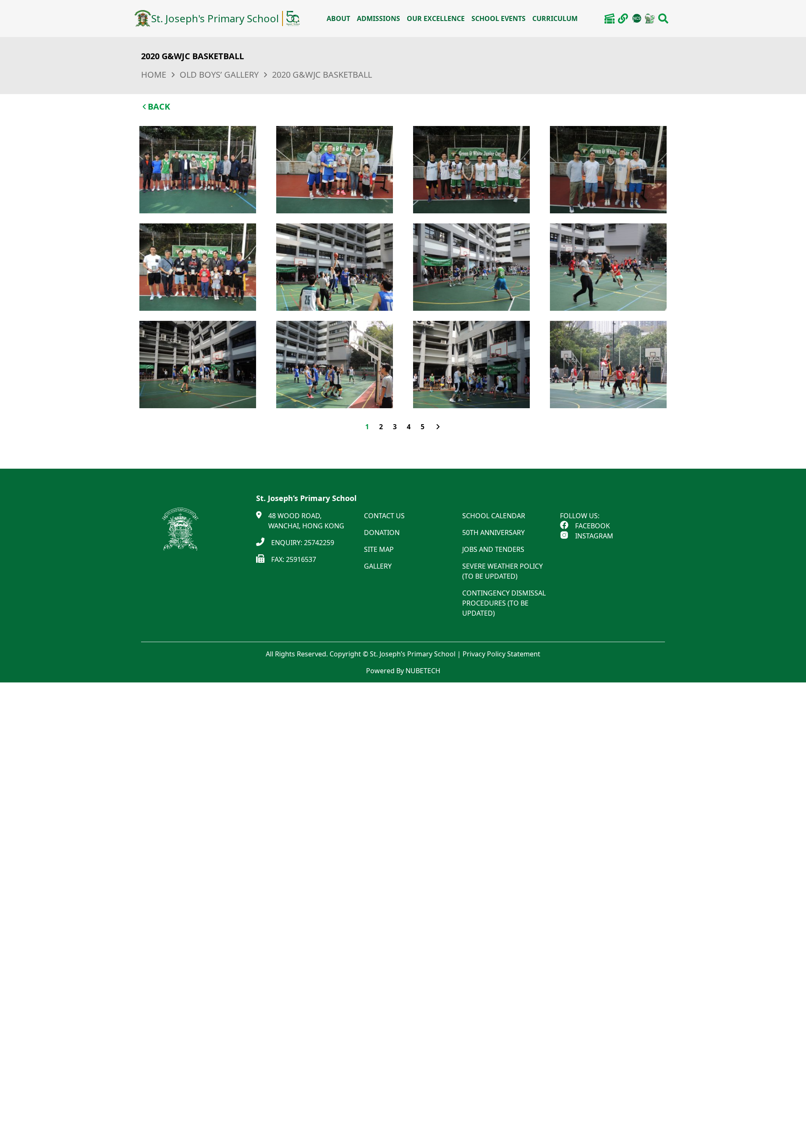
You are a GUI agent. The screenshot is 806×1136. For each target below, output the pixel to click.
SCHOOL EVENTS (498, 18)
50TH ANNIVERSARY (493, 532)
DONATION (382, 532)
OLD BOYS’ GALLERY (219, 74)
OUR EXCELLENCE (436, 18)
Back (159, 106)
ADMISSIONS (378, 18)
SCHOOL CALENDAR (493, 515)
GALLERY (378, 566)
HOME (153, 74)
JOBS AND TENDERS (493, 549)
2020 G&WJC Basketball (322, 74)
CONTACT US (384, 515)
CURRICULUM (555, 18)
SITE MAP (379, 549)
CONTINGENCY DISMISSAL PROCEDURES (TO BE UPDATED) (504, 603)
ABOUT (338, 18)
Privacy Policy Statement (501, 654)
